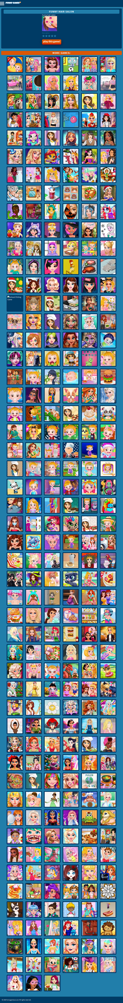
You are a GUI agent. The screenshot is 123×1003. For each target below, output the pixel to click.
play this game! (51, 41)
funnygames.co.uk (19, 3)
